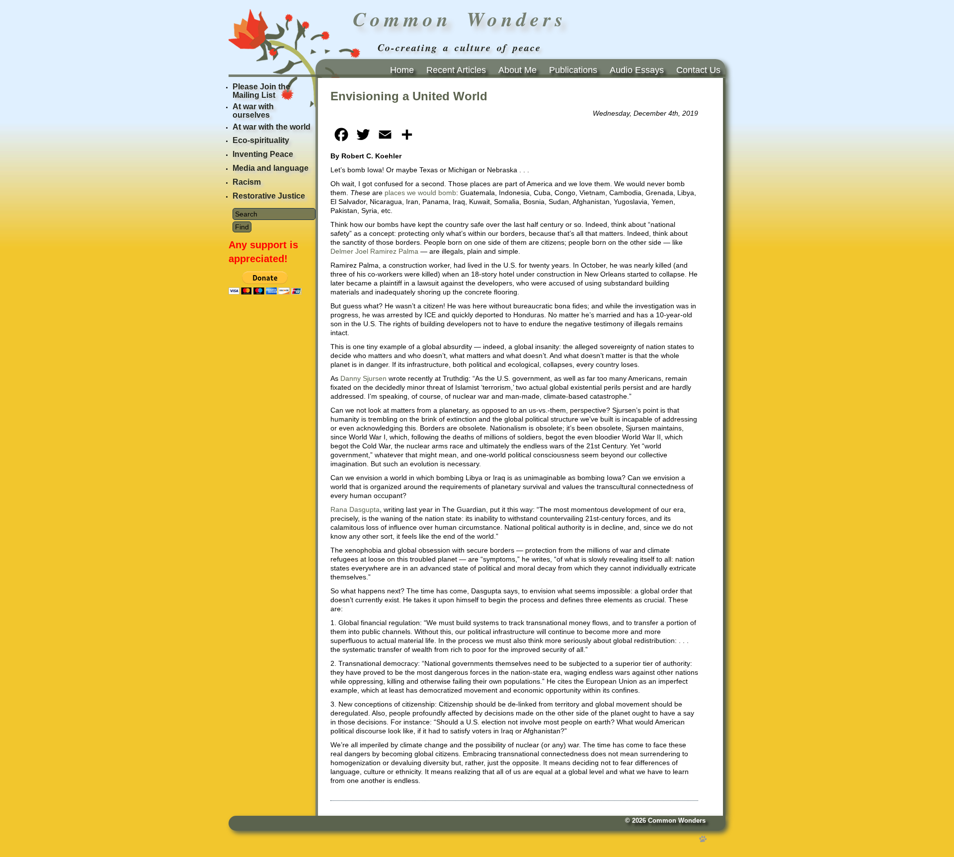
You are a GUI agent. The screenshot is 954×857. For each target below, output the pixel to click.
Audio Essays (637, 70)
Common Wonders (677, 820)
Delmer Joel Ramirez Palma (374, 251)
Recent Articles (456, 70)
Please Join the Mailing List (261, 90)
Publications (573, 70)
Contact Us (698, 70)
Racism (247, 182)
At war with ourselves (253, 110)
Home (402, 70)
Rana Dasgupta (355, 509)
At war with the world (272, 127)
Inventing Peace (263, 154)
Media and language (271, 168)
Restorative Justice (269, 196)
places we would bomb (420, 193)
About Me (517, 70)
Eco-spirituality (261, 140)
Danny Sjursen (363, 378)
